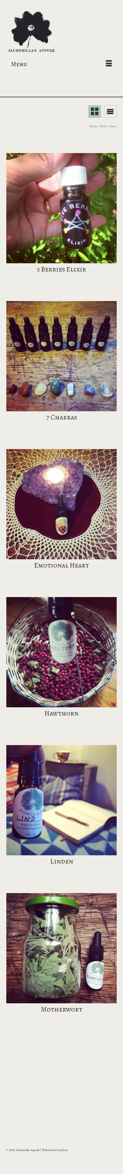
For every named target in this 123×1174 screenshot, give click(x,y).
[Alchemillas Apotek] (61, 32)
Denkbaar (62, 1150)
